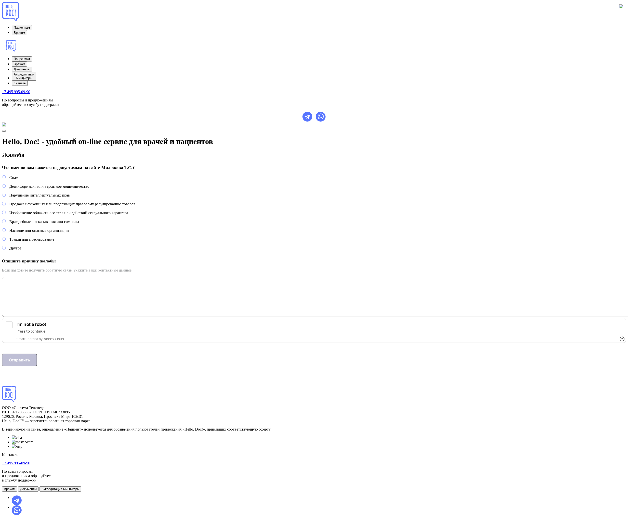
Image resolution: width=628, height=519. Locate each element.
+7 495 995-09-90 (16, 92)
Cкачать (20, 83)
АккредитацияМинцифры (24, 76)
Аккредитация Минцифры (60, 489)
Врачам (19, 33)
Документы (22, 69)
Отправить (19, 360)
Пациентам (22, 27)
